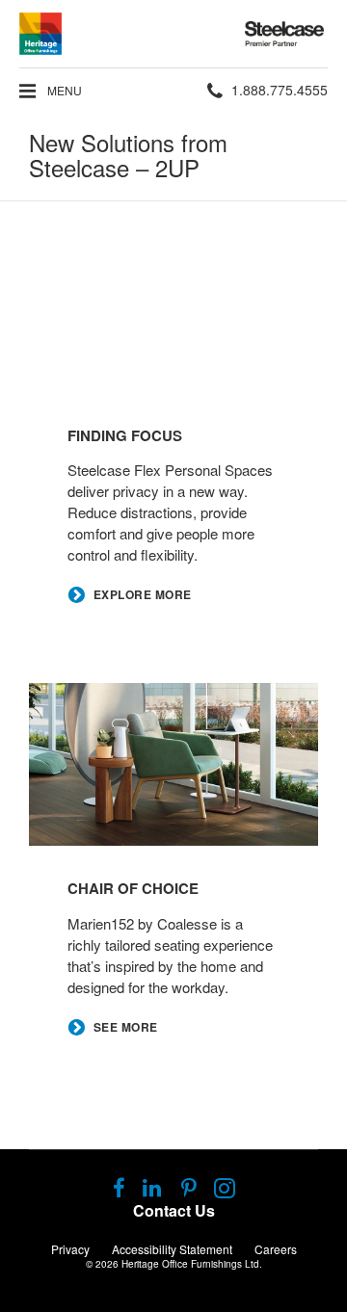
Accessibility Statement (172, 1249)
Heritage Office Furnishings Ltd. (191, 1264)
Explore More (142, 595)
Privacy (70, 1249)
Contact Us (174, 1210)
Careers (275, 1249)
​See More (125, 1027)
